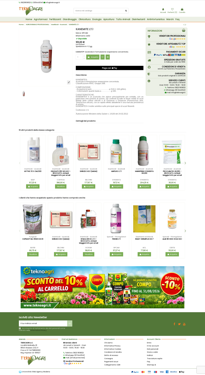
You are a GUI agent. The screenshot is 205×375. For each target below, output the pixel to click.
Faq (148, 361)
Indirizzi (150, 355)
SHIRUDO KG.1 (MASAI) (88, 171)
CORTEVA (61, 180)
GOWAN (88, 247)
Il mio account (153, 346)
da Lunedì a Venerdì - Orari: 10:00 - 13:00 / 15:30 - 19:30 (74, 346)
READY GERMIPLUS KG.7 (144, 239)
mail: (75, 357)
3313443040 (38, 2)
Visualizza (61, 186)
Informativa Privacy (38, 330)
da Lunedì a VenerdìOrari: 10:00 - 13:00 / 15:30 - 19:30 (172, 83)
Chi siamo (108, 343)
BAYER (32, 247)
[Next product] (185, 24)
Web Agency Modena (41, 371)
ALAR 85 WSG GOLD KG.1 (172, 239)
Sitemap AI (151, 365)
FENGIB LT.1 (116, 239)
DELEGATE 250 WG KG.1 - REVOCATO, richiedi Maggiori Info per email (61, 173)
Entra (149, 343)
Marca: (78, 33)
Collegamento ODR (112, 365)
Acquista (94, 57)
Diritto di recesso (111, 355)
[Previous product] (184, 24)
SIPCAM (85, 33)
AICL (144, 247)
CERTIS (172, 247)
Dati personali (152, 349)
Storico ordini (152, 352)
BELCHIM (88, 180)
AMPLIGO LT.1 (116, 171)
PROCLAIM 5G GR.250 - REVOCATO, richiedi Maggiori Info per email (172, 173)
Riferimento (81, 36)
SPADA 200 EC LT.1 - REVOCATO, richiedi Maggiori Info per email (88, 241)
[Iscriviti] (69, 323)
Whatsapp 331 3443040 (175, 90)
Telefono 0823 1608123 (175, 87)
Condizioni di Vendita (113, 352)
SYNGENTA (116, 180)
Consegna (108, 358)
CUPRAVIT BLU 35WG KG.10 (32, 239)
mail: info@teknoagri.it (175, 92)
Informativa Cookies (112, 349)
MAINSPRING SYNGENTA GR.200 (144, 172)
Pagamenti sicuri (111, 361)
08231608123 (25, 2)
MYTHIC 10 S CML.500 (32, 171)
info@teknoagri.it (53, 2)
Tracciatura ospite (154, 358)
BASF (33, 180)
